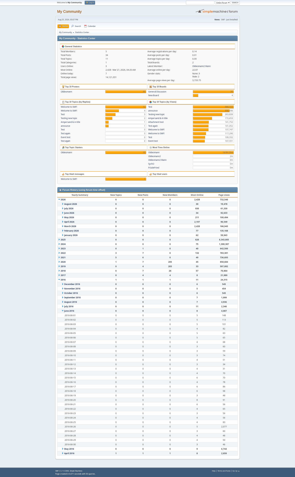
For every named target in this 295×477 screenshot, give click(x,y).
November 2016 (72, 288)
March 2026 (70, 226)
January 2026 (71, 235)
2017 (63, 275)
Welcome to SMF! (69, 106)
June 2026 (69, 213)
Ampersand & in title (70, 122)
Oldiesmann (66, 91)
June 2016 (69, 311)
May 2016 (69, 449)
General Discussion (157, 91)
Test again (65, 133)
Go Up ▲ (236, 471)
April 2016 (69, 453)
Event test (65, 137)
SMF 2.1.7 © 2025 (62, 471)
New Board (153, 95)
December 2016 (72, 284)
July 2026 (68, 208)
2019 (63, 266)
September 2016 (72, 297)
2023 (63, 248)
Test (63, 114)
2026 (63, 199)
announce (65, 126)
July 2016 (68, 306)
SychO (151, 163)
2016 (63, 279)
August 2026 (70, 204)
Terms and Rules (224, 471)
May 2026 (69, 217)
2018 (63, 270)
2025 (63, 239)
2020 (63, 262)
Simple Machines (76, 471)
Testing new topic (69, 118)
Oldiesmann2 (154, 156)
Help (214, 471)
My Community (69, 11)
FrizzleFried (153, 167)
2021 (63, 257)
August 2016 (70, 302)
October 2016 (71, 293)
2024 (63, 244)
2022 (63, 253)
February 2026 (71, 230)
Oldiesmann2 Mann (201, 66)
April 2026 (69, 221)
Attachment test (156, 122)
